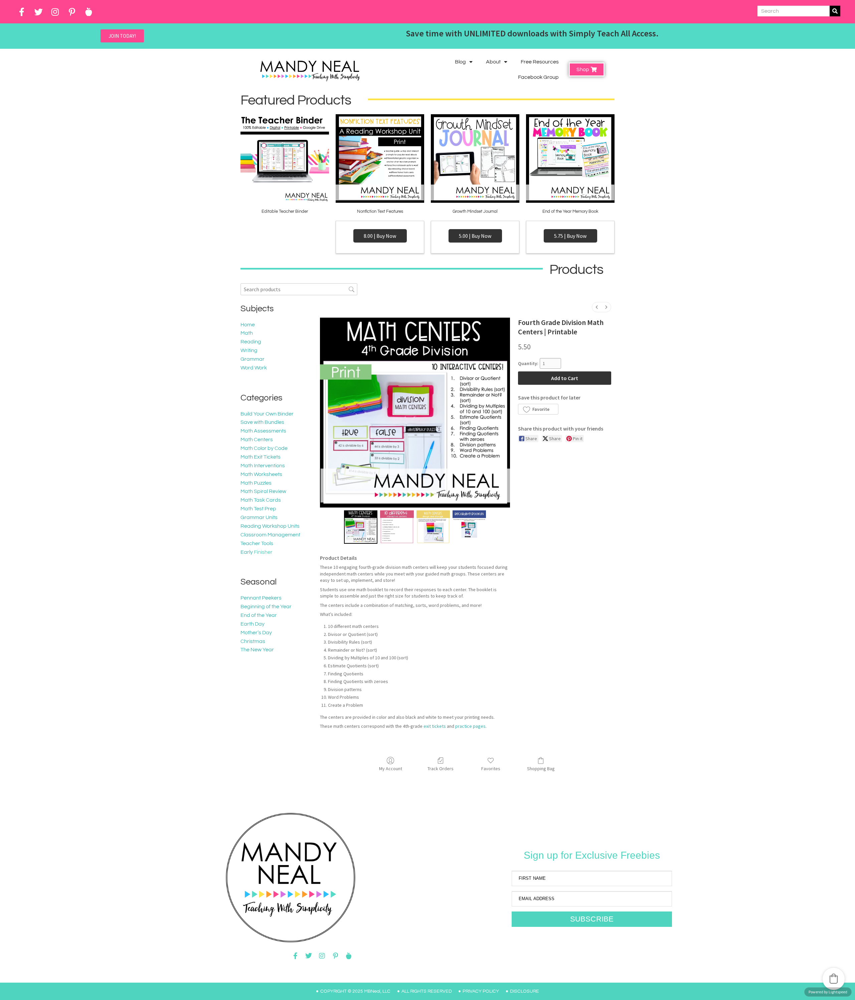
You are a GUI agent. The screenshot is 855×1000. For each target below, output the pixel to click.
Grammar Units (259, 517)
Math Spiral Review (263, 491)
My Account (390, 769)
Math (246, 333)
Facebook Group (538, 77)
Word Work (253, 367)
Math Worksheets (261, 474)
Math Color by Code (264, 448)
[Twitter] (38, 11)
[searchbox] (298, 289)
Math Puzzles (256, 483)
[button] (538, 409)
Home (247, 324)
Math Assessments (263, 431)
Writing (249, 350)
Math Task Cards (260, 500)
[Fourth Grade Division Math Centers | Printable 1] (396, 527)
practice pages (470, 726)
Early (246, 552)
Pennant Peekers (261, 598)
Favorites (490, 769)
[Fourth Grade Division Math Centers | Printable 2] (433, 527)
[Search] (835, 11)
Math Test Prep (258, 508)
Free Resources (540, 61)
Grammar (252, 359)
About (493, 61)
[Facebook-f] (21, 11)
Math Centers (256, 439)
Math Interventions (262, 465)
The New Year (257, 649)
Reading (250, 341)
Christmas (252, 641)
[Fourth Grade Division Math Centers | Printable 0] (360, 527)
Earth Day (252, 624)
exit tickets (434, 726)
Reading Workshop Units (270, 526)
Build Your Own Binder (267, 413)
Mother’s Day (256, 632)
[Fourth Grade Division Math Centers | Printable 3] (469, 527)
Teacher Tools (256, 543)
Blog (460, 61)
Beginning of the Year (266, 606)
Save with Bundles (262, 422)
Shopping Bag (541, 769)
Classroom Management (270, 534)
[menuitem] (597, 307)
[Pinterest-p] (71, 11)
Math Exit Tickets (260, 457)
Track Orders (441, 769)
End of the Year (258, 615)
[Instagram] (55, 11)
